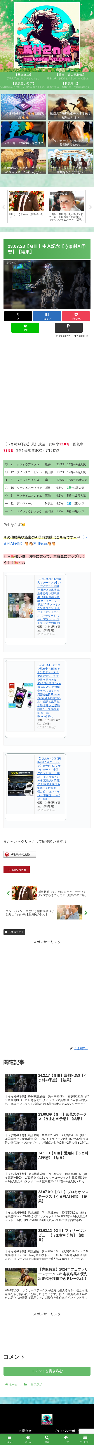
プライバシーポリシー (69, 1431)
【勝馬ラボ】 (16, 931)
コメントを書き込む (47, 1371)
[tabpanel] (26, 206)
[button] (69, 328)
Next (91, 207)
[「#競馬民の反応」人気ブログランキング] (19, 856)
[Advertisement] (47, 388)
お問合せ (25, 1431)
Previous (3, 207)
